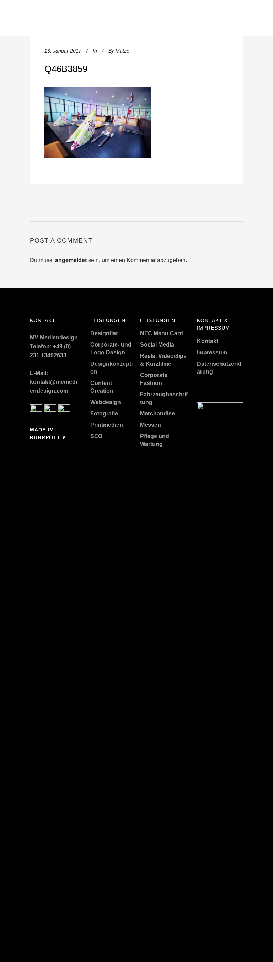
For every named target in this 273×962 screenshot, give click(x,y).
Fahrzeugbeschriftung (164, 398)
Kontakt (207, 341)
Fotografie (104, 414)
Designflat (104, 333)
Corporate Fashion (153, 379)
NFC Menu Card (161, 333)
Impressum (212, 352)
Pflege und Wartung (154, 440)
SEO (96, 436)
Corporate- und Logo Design (111, 348)
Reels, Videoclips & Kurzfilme (163, 360)
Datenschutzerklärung (219, 368)
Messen (150, 425)
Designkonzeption (111, 368)
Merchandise (157, 414)
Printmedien (106, 425)
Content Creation (101, 387)
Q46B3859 (65, 69)
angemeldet (71, 260)
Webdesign (105, 402)
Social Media (157, 345)
